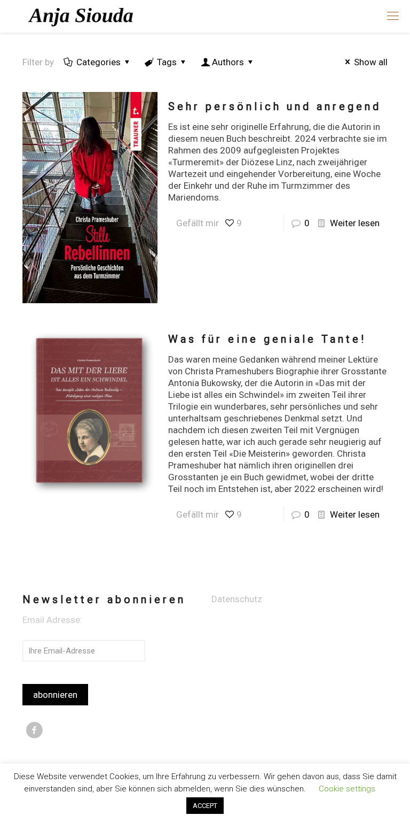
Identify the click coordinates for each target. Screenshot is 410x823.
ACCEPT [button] (205, 806)
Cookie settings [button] (347, 789)
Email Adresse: (52, 619)
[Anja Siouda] (82, 16)
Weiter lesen (355, 223)
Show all (371, 62)
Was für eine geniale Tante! (267, 339)
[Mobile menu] (393, 16)
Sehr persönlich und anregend (274, 106)
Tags (167, 62)
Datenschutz (236, 599)
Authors (228, 62)
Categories (98, 62)
